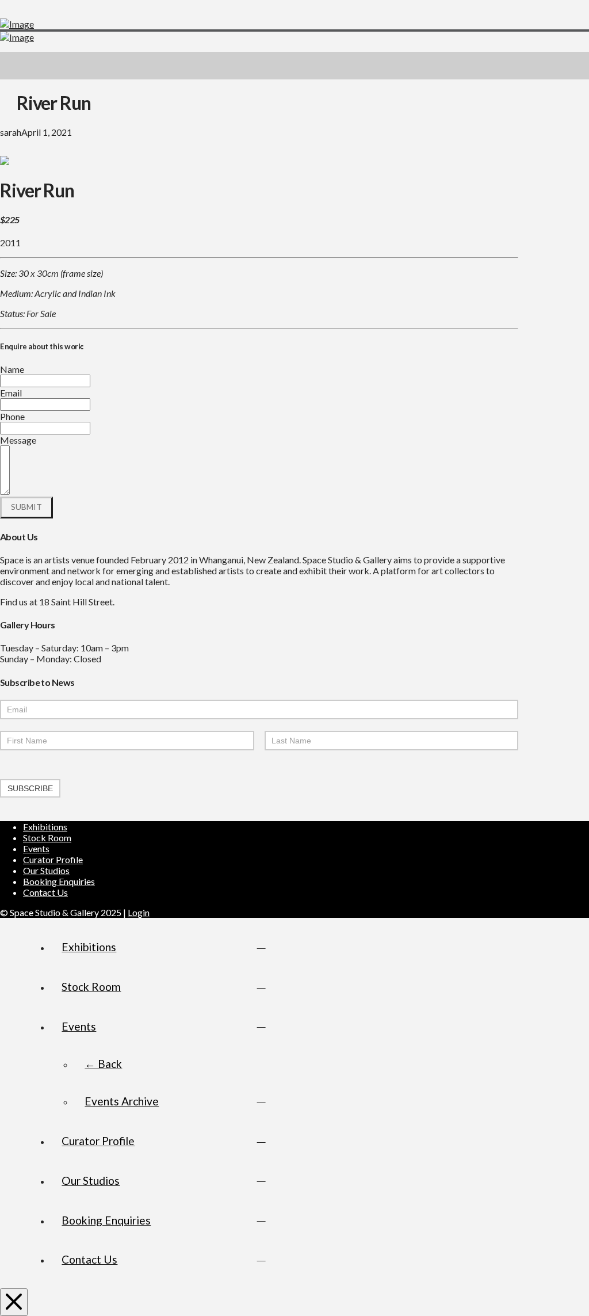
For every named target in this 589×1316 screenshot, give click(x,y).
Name (12, 369)
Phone (12, 416)
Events (36, 848)
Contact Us (45, 892)
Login (139, 912)
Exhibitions (45, 826)
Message (18, 439)
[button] (575, 65)
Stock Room (47, 837)
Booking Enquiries (59, 881)
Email (11, 392)
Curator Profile (53, 859)
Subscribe (30, 788)
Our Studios (46, 870)
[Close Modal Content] (14, 1302)
